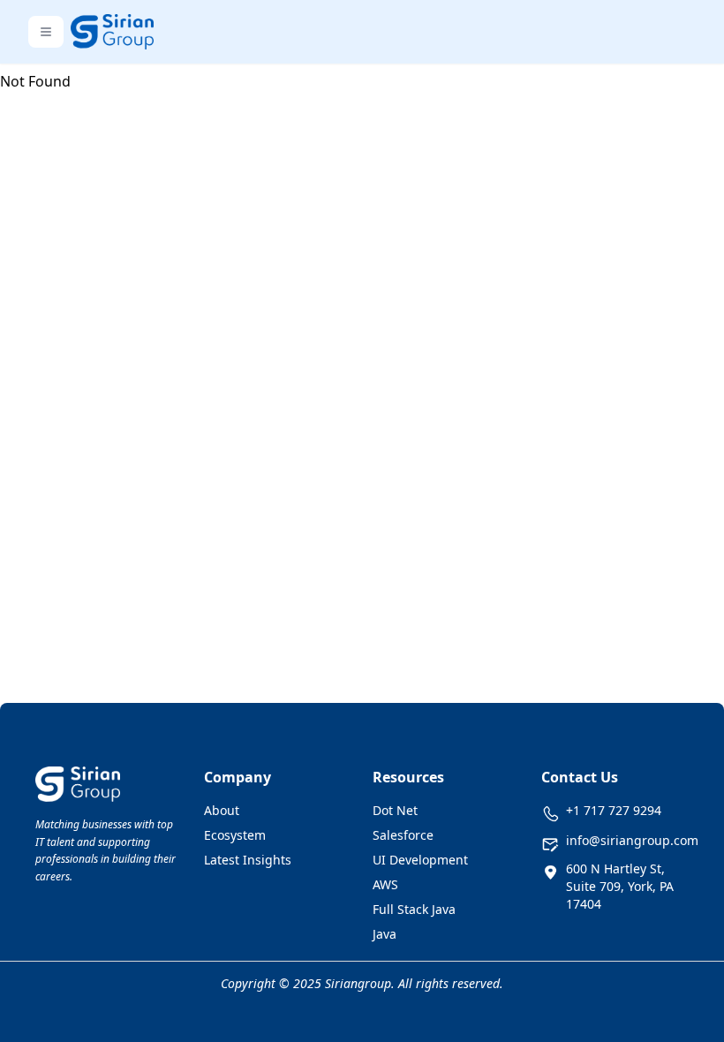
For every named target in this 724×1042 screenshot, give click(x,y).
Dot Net (395, 810)
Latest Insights (247, 859)
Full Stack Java (414, 909)
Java (384, 933)
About (221, 810)
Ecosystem (235, 835)
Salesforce (403, 835)
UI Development (420, 859)
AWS (385, 884)
